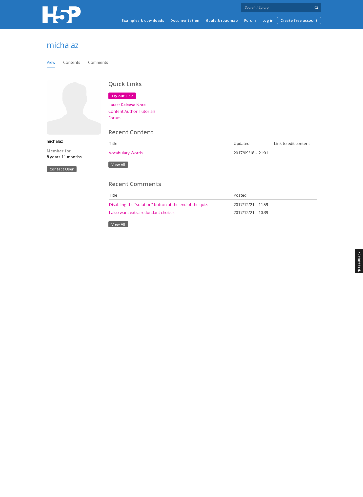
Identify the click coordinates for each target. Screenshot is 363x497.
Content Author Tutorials (132, 111)
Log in (268, 20)
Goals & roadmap (222, 20)
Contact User (62, 168)
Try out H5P (122, 95)
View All (118, 164)
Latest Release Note (127, 105)
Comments (98, 62)
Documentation (185, 20)
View (51, 62)
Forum (250, 20)
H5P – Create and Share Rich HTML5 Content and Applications (61, 14)
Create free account (299, 20)
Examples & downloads (143, 20)
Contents (71, 62)
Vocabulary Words (126, 153)
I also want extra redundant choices (142, 212)
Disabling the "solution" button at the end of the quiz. (158, 204)
